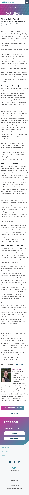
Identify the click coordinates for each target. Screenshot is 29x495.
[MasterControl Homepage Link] (8, 2)
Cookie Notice (14, 483)
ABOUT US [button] (5, 455)
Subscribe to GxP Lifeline (13, 408)
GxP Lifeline (6, 7)
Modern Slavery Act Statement (14, 488)
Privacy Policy (14, 480)
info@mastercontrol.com (11, 426)
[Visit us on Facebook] (10, 462)
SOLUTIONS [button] (5, 447)
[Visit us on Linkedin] (19, 462)
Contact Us (14, 433)
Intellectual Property (14, 485)
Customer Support (14, 438)
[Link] (25, 364)
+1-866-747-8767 (15, 428)
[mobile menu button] (27, 2)
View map (14, 474)
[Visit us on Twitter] (14, 462)
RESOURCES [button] (6, 451)
